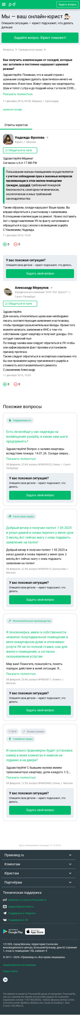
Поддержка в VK (18, 919)
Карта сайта (10, 971)
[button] (40, 84)
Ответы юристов (16, 125)
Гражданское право (30, 49)
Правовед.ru (14, 855)
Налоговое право (23, 516)
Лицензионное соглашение (19, 964)
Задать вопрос (67, 4)
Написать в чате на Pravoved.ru (27, 899)
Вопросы (8, 49)
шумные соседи (12, 109)
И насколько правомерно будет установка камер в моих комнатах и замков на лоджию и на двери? (39, 755)
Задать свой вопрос (40, 273)
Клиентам (12, 864)
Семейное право (23, 738)
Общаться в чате (20, 150)
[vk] (5, 979)
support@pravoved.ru (21, 906)
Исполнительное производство (32, 620)
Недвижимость (22, 420)
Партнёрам (13, 882)
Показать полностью (21, 459)
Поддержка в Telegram (22, 913)
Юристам (11, 873)
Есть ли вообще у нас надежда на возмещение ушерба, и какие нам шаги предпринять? (37, 436)
